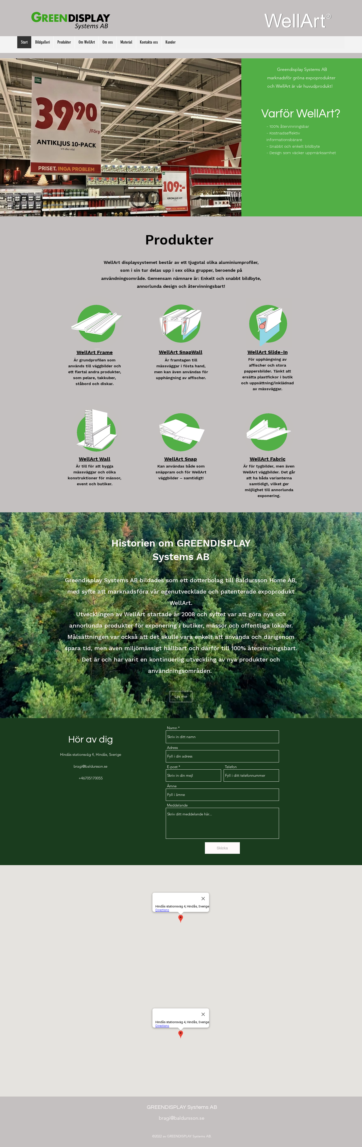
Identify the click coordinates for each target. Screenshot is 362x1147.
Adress (172, 747)
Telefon (231, 767)
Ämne (172, 786)
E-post (172, 767)
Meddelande (177, 805)
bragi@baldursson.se (90, 766)
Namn (172, 728)
